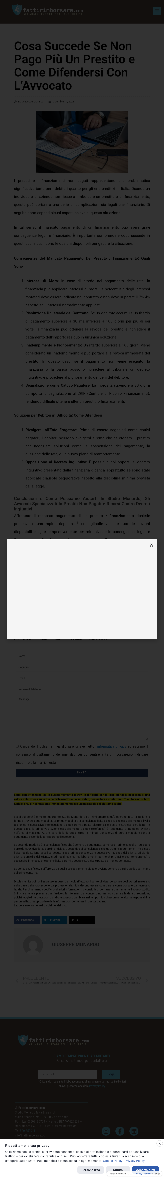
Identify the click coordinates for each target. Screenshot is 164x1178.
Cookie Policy (112, 1161)
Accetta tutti (145, 1170)
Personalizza (90, 1170)
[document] (82, 589)
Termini (147, 1173)
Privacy (138, 1173)
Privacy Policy (135, 1161)
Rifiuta (118, 1170)
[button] (151, 544)
